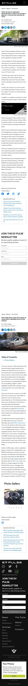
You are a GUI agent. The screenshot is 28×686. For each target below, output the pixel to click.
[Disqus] (14, 287)
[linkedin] (8, 27)
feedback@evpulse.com (9, 575)
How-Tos (5, 638)
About (18, 622)
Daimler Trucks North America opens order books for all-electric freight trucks (13, 210)
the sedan (4, 390)
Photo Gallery (10, 360)
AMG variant (16, 461)
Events (4, 620)
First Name (4, 245)
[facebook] (2, 27)
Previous (3, 498)
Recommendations (8, 647)
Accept (14, 676)
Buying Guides (6, 641)
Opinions (5, 636)
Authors (17, 625)
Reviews (5, 633)
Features (5, 644)
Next (25, 498)
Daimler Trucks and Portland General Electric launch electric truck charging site (12, 203)
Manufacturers (7, 623)
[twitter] (5, 27)
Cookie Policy (14, 680)
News (5, 617)
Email (2, 256)
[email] (11, 27)
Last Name (4, 251)
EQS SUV (19, 408)
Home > (3, 8)
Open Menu (24, 3)
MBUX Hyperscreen (19, 423)
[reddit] (14, 27)
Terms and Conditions (14, 684)
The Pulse (20, 617)
